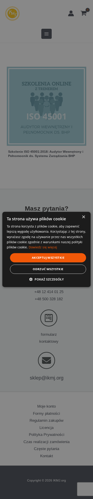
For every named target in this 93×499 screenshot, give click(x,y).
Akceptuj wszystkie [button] (48, 258)
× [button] (83, 217)
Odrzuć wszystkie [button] (48, 269)
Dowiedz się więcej (43, 247)
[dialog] (46, 249)
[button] (46, 279)
